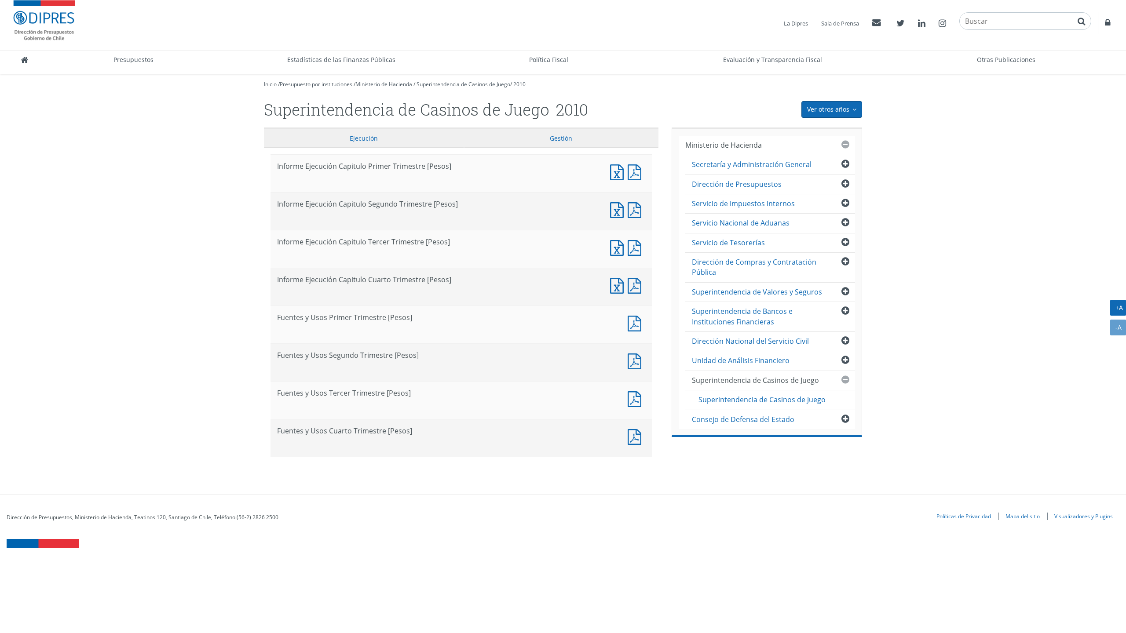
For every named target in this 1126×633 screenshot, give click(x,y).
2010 (519, 84)
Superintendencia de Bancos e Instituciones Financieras (742, 316)
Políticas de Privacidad (963, 516)
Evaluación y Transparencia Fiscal (772, 59)
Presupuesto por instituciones (316, 84)
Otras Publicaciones (1006, 59)
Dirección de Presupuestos (737, 184)
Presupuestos (133, 59)
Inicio (270, 84)
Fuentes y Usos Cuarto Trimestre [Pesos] (636, 436)
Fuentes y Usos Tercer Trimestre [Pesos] (636, 398)
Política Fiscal (548, 59)
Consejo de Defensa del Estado (743, 419)
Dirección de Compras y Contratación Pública (754, 267)
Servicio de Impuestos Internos (743, 203)
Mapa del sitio (1022, 516)
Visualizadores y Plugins (1083, 516)
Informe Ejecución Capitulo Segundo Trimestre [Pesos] (619, 209)
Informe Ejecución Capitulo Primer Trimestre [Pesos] (619, 171)
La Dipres (796, 23)
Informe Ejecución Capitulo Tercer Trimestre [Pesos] (619, 247)
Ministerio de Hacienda (383, 84)
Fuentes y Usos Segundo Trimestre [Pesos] (636, 360)
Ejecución (364, 138)
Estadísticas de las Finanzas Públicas (341, 59)
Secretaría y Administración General (752, 164)
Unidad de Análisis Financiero (741, 360)
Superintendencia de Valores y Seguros (757, 292)
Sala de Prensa (840, 23)
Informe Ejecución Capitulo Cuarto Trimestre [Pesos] (619, 285)
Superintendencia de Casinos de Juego (463, 84)
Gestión (561, 138)
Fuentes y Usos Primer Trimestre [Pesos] (636, 322)
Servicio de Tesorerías (728, 242)
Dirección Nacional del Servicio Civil (750, 341)
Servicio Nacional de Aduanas (741, 223)
